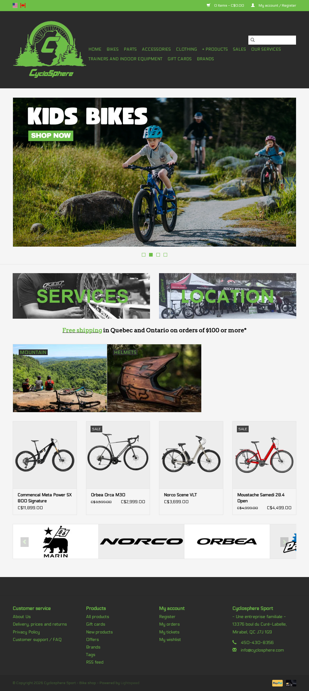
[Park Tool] (227, 541)
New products (99, 632)
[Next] (284, 174)
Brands (205, 59)
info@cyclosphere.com (262, 650)
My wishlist (170, 639)
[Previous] (25, 174)
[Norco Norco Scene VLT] (191, 454)
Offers (92, 639)
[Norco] (55, 541)
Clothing (186, 49)
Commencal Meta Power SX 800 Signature (45, 497)
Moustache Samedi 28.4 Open (261, 497)
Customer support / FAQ (37, 639)
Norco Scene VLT (180, 494)
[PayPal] (277, 683)
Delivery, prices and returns (40, 624)
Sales (239, 49)
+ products (215, 49)
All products (97, 616)
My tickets (169, 632)
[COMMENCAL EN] (154, 172)
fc (23, 5)
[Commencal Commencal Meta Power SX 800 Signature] (45, 454)
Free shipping (82, 330)
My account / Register (277, 5)
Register (167, 616)
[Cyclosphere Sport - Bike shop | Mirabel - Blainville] (50, 49)
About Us (22, 616)
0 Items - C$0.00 (229, 5)
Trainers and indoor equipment (125, 59)
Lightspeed (130, 683)
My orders (169, 624)
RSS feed (95, 662)
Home (94, 49)
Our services (266, 49)
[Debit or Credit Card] (290, 683)
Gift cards (179, 59)
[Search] (252, 40)
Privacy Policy (26, 632)
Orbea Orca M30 (108, 494)
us (15, 5)
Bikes (113, 49)
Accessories (156, 49)
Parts (130, 49)
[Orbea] (141, 541)
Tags (90, 654)
